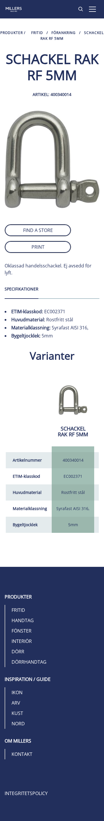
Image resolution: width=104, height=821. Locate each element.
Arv (16, 703)
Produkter (11, 32)
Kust (17, 713)
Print (37, 247)
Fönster (21, 631)
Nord (18, 723)
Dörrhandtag (29, 662)
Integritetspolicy (26, 793)
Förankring (63, 32)
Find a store (38, 230)
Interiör (22, 641)
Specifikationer (21, 289)
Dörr (18, 651)
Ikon (17, 692)
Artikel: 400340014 (52, 94)
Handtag (23, 620)
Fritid (37, 32)
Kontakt (22, 754)
